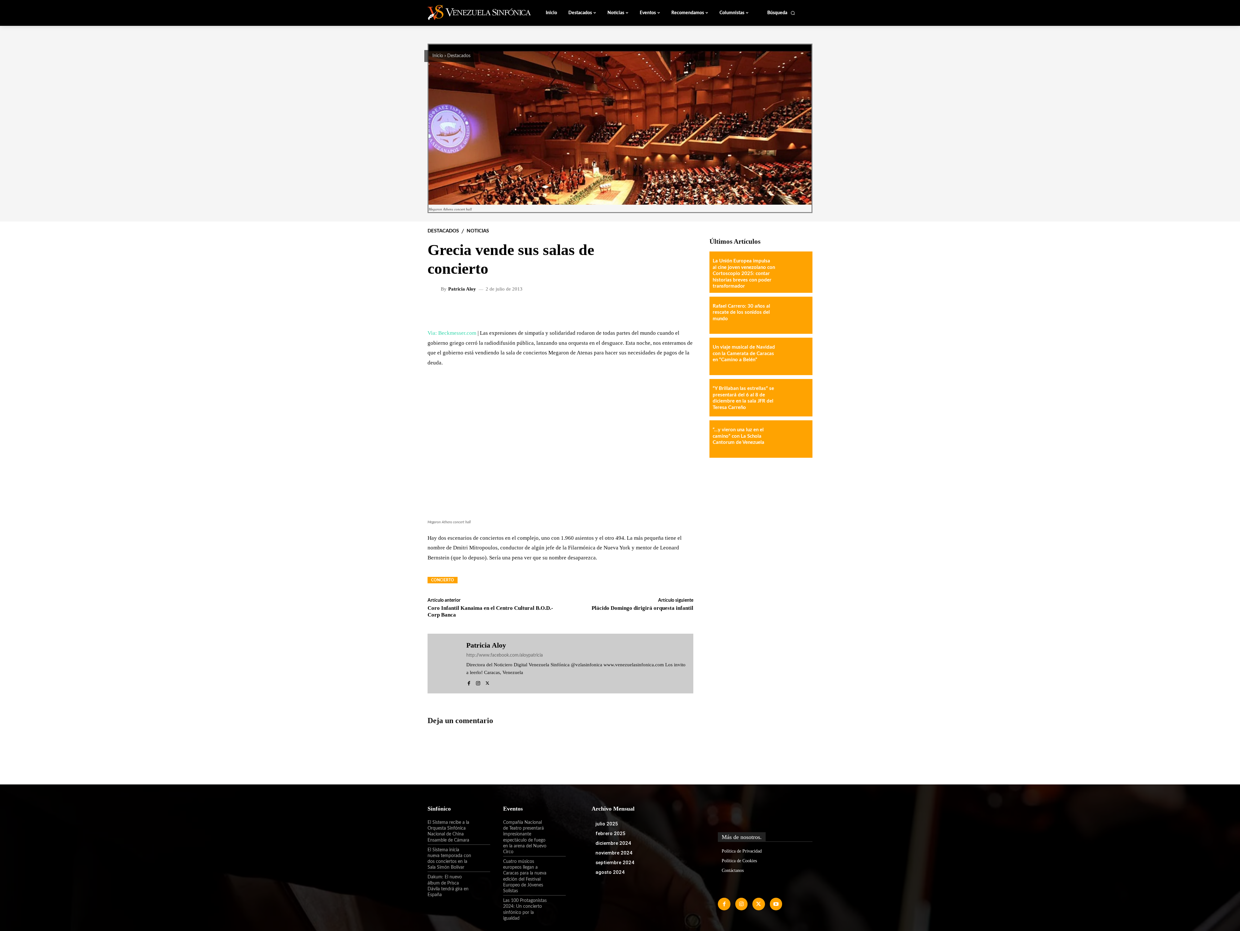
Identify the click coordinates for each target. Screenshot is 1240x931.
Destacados (458, 56)
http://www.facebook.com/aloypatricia (504, 655)
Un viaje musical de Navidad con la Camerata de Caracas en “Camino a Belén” (744, 353)
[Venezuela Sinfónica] (471, 12)
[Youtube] (776, 904)
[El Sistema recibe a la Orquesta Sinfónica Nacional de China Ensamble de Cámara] (480, 828)
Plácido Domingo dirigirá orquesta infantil (642, 608)
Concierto (442, 580)
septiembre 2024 (614, 862)
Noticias (478, 231)
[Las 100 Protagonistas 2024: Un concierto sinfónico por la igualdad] (556, 906)
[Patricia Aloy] (435, 289)
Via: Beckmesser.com (452, 333)
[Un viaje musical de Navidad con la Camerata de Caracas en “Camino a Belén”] (793, 356)
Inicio (437, 56)
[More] (683, 309)
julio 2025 (606, 824)
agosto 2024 (610, 872)
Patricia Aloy (462, 289)
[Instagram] (478, 682)
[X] (487, 682)
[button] (781, 13)
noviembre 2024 (613, 853)
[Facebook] (468, 682)
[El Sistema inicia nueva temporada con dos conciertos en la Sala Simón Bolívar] (480, 855)
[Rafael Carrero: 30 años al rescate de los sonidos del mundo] (793, 315)
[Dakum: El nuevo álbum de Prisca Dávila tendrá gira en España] (480, 882)
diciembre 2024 (613, 843)
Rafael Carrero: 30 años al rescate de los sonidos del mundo (741, 312)
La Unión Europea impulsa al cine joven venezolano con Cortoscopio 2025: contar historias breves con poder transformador (744, 274)
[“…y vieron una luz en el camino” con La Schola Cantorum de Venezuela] (793, 439)
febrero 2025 (610, 833)
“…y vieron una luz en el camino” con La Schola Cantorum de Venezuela (738, 436)
